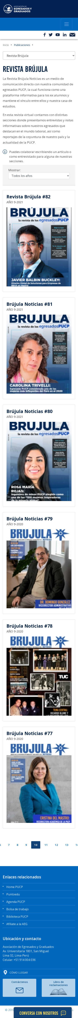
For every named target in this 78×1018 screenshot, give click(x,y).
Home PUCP (14, 887)
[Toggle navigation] (66, 24)
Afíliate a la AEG (16, 924)
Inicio (6, 45)
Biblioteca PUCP (17, 917)
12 (56, 845)
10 (35, 845)
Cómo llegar (19, 972)
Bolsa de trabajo (17, 909)
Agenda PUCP (15, 902)
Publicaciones (22, 45)
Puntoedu (13, 894)
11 (46, 845)
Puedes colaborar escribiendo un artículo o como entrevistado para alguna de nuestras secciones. (40, 156)
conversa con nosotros (38, 1013)
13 (66, 845)
